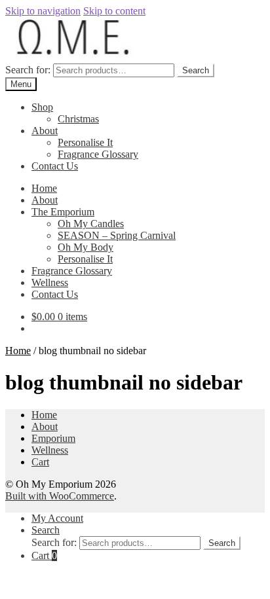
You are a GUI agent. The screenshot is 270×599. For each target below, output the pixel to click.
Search (195, 70)
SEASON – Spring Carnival (117, 235)
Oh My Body (85, 247)
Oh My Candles (91, 223)
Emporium (53, 438)
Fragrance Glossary (98, 154)
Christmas (78, 118)
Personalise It (85, 142)
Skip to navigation (43, 10)
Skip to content (114, 10)
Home (44, 188)
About (44, 130)
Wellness (49, 282)
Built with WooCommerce (59, 495)
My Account (57, 518)
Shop (42, 107)
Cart (40, 461)
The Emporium (62, 211)
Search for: (27, 69)
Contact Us (54, 166)
